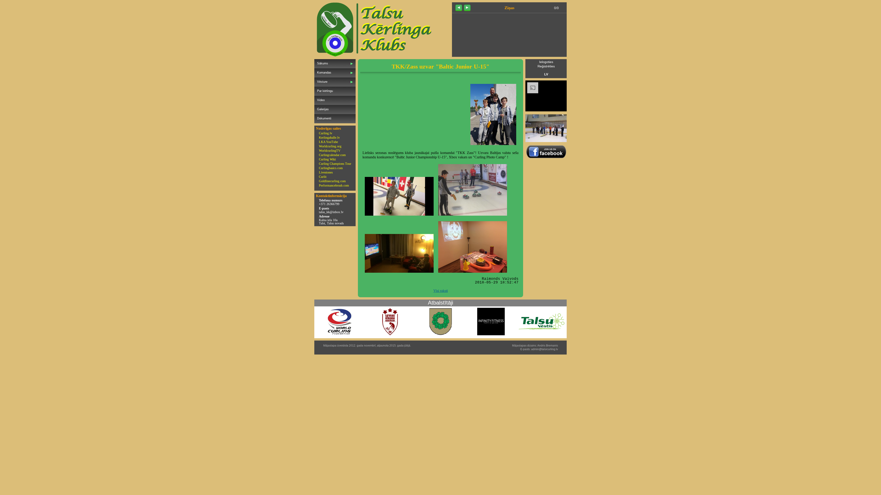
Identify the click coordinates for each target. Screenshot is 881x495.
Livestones (326, 172)
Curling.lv (325, 133)
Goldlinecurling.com (332, 181)
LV (546, 74)
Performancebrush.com (334, 185)
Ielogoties (546, 62)
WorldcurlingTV (329, 150)
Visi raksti (440, 291)
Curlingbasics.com (331, 168)
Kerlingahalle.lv (329, 137)
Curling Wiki (327, 159)
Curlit (322, 177)
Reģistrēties (546, 66)
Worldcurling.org (330, 146)
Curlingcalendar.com (332, 155)
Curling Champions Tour (335, 163)
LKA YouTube (328, 142)
